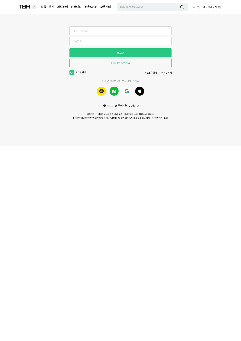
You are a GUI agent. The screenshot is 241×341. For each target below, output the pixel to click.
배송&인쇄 (91, 6)
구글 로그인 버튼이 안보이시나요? (121, 105)
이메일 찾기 (166, 72)
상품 (43, 6)
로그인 (196, 7)
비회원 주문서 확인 (212, 7)
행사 (51, 6)
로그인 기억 (81, 72)
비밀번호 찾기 (151, 72)
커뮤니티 (76, 6)
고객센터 (105, 6)
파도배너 (62, 6)
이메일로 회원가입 (120, 63)
